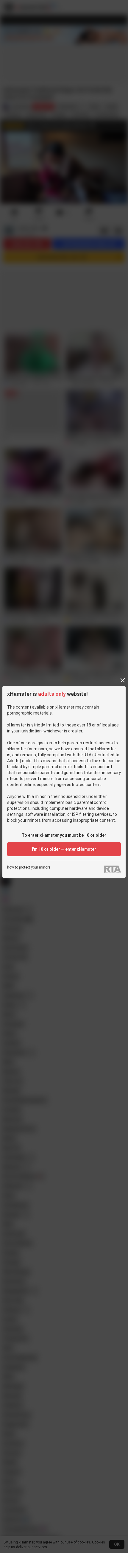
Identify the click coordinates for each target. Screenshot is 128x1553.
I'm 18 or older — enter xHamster (64, 849)
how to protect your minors (29, 867)
